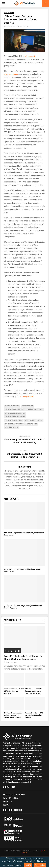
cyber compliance (11, 74)
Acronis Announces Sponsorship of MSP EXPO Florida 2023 (22, 570)
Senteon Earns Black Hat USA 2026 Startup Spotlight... (14, 691)
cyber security (27, 406)
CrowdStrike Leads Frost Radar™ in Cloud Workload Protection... (23, 657)
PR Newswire (10, 26)
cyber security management (15, 416)
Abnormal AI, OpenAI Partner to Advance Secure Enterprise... (33, 691)
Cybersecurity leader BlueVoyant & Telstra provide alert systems (24, 455)
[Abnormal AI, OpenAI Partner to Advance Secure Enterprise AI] (35, 679)
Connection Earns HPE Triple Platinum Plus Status (34, 715)
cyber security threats (33, 420)
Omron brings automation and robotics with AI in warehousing (24, 441)
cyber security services (13, 420)
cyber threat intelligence (14, 424)
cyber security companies (14, 409)
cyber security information (15, 413)
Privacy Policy (40, 865)
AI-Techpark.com (27, 396)
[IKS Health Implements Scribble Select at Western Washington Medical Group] (14, 703)
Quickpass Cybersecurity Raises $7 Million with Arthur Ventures (23, 606)
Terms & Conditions (11, 798)
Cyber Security (8, 12)
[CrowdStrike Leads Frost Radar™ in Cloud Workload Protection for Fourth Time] (24, 639)
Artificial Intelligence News (14, 794)
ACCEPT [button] (28, 865)
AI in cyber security (12, 406)
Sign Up (6, 805)
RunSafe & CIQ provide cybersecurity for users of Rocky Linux (24, 533)
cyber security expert (34, 409)
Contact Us (7, 801)
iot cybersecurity (11, 427)
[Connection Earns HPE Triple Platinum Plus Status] (35, 703)
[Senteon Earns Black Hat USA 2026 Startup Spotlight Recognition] (14, 679)
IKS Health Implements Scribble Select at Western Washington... (13, 715)
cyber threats (32, 424)
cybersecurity (30, 56)
